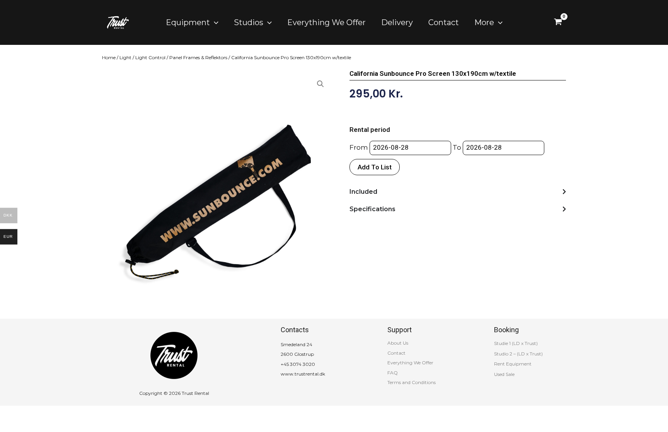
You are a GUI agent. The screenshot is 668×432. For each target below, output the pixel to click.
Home (109, 57)
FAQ (392, 373)
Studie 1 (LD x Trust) (516, 343)
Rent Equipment (513, 364)
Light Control (150, 57)
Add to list (375, 167)
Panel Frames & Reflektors (198, 57)
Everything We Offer (410, 362)
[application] (214, 22)
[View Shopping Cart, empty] (558, 22)
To (457, 147)
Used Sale (504, 374)
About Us (397, 343)
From (358, 147)
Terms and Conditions (411, 382)
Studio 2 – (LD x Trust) (518, 354)
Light (125, 57)
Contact (396, 353)
